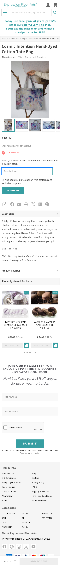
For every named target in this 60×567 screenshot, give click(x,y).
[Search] (54, 12)
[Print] (26, 204)
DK (23, 518)
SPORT (25, 513)
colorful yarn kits (33, 24)
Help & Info (9, 468)
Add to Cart (39, 561)
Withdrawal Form (39, 500)
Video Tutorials (8, 487)
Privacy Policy (38, 482)
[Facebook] (12, 204)
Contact (35, 478)
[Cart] (55, 5)
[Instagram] (19, 546)
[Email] (19, 204)
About (4, 500)
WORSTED (26, 522)
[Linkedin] (40, 204)
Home (4, 38)
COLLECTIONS (8, 513)
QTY (6, 561)
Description (8, 213)
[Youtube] (33, 546)
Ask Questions (39, 57)
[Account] (48, 5)
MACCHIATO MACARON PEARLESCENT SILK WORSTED (44, 325)
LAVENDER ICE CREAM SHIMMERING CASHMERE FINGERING (15, 325)
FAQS (34, 487)
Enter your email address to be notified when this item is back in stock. (30, 162)
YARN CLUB (47, 513)
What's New (7, 496)
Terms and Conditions (42, 496)
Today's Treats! (9, 491)
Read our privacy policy (30, 453)
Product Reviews (11, 270)
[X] (33, 204)
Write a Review (24, 57)
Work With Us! (8, 473)
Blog (34, 473)
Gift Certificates (9, 478)
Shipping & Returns (40, 491)
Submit (30, 443)
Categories (9, 507)
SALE (4, 518)
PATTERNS (47, 518)
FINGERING (7, 527)
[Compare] (26, 345)
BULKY (25, 527)
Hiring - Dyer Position (11, 482)
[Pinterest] (47, 204)
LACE (4, 522)
